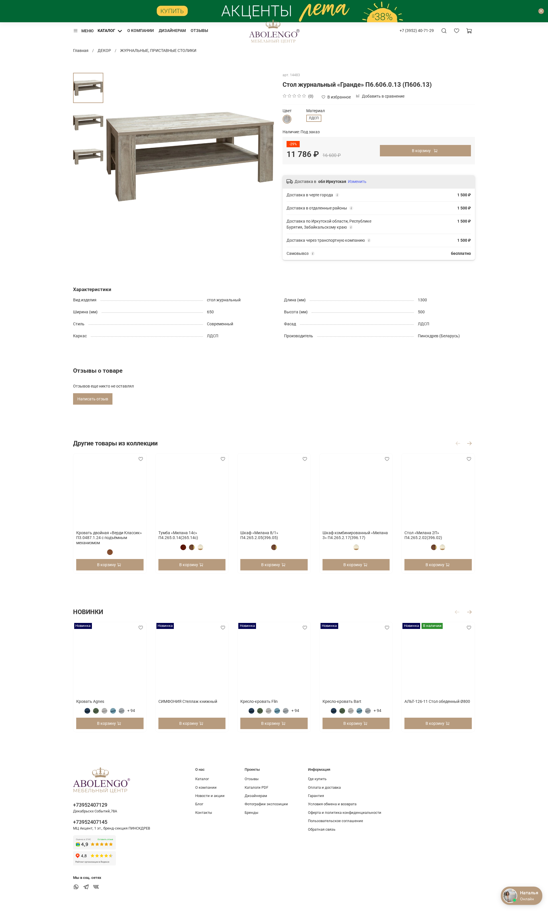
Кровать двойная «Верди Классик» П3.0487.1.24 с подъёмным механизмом (109, 537)
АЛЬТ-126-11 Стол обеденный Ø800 (437, 701)
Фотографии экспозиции (266, 804)
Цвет (287, 110)
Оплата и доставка (324, 787)
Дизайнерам (172, 30)
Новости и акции (210, 796)
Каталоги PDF (256, 787)
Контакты (203, 812)
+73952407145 (90, 822)
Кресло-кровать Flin (259, 701)
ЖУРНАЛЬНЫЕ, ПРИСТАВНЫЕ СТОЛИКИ (158, 50)
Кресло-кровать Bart (342, 701)
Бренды (251, 812)
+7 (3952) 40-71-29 (417, 30)
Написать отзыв (92, 399)
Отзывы (199, 30)
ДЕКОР (104, 50)
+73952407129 (90, 805)
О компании (140, 30)
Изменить (357, 181)
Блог (199, 804)
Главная (80, 50)
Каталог (106, 30)
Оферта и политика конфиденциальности (344, 812)
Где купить (317, 779)
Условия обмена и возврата (332, 804)
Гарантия (316, 796)
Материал (315, 110)
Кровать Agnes (90, 701)
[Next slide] (264, 157)
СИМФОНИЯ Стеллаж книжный (187, 701)
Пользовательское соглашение (335, 821)
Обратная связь (321, 829)
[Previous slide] (116, 157)
